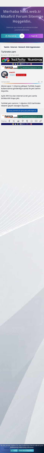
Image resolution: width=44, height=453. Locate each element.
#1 (42, 82)
